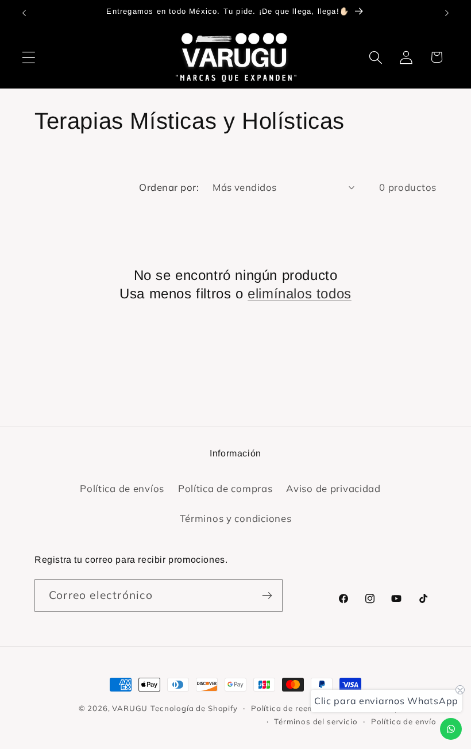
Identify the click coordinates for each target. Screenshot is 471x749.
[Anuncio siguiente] (447, 13)
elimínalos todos (300, 293)
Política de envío (404, 721)
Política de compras (225, 488)
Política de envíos (122, 488)
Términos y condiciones (236, 518)
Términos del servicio (316, 721)
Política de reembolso (294, 708)
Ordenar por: (169, 187)
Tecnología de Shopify (194, 708)
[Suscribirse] (267, 595)
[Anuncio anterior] (24, 13)
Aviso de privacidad (333, 488)
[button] (29, 57)
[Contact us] (451, 729)
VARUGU (130, 708)
